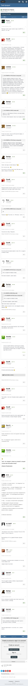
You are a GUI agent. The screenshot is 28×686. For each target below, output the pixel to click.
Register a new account (14, 649)
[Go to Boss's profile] (3, 201)
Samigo (8, 101)
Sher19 (8, 425)
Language (11, 681)
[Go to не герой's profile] (3, 524)
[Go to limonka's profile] (3, 337)
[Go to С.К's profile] (3, 550)
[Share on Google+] (6, 671)
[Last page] (26, 17)
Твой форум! (5, 5)
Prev (4, 16)
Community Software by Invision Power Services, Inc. (14, 684)
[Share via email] (8, 671)
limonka (8, 336)
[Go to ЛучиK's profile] (3, 39)
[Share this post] (25, 26)
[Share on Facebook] (4, 671)
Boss (7, 200)
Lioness (8, 67)
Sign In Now (14, 657)
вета (7, 475)
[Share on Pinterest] (10, 671)
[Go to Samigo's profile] (3, 102)
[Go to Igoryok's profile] (3, 573)
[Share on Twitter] (1, 671)
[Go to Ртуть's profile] (3, 21)
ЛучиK (8, 39)
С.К (7, 550)
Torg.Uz (6, 11)
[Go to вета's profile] (3, 475)
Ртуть (8, 20)
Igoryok (8, 572)
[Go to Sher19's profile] (3, 426)
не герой (9, 523)
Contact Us (17, 681)
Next (23, 16)
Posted (6, 26)
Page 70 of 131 (14, 17)
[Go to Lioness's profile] (3, 67)
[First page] (1, 17)
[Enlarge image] (13, 170)
